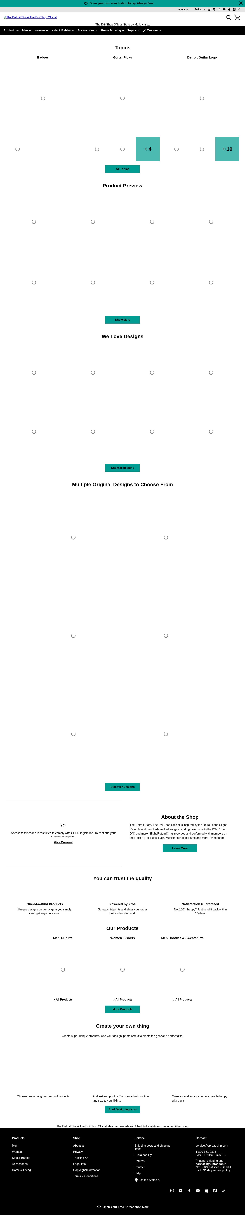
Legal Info (79, 1163)
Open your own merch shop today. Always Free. (121, 3)
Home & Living (111, 30)
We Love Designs (122, 336)
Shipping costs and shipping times (153, 1147)
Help (138, 1173)
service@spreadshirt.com (212, 1145)
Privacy (78, 1151)
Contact (139, 1167)
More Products (122, 1009)
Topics (132, 30)
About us (183, 9)
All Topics (122, 168)
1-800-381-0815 (211, 1153)
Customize (154, 30)
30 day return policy (216, 1170)
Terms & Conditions (85, 1176)
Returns (140, 1161)
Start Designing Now (122, 1109)
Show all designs (122, 467)
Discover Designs (122, 786)
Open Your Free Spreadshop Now (125, 1207)
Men (25, 30)
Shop (77, 1138)
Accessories (85, 30)
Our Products (122, 928)
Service (140, 1138)
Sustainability (143, 1154)
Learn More (180, 848)
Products (18, 1138)
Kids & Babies (61, 30)
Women (40, 30)
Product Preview (122, 185)
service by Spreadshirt (211, 1163)
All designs (11, 30)
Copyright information (86, 1170)
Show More (122, 319)
